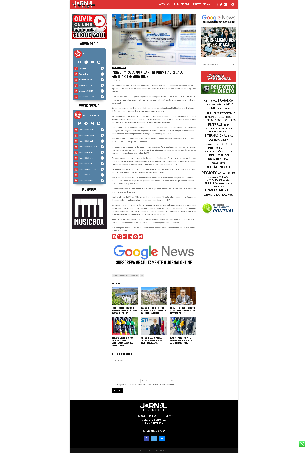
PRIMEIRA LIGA (218, 159)
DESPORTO (210, 113)
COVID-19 (228, 104)
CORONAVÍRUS (217, 104)
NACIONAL (226, 144)
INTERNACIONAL (215, 135)
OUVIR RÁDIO (89, 43)
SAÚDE (231, 173)
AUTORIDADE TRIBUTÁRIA (120, 275)
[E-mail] (226, 4)
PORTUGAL (223, 155)
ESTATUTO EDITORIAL (154, 419)
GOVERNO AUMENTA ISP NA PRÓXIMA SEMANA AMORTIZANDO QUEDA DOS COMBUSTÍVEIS (122, 341)
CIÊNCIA (207, 104)
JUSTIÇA (214, 139)
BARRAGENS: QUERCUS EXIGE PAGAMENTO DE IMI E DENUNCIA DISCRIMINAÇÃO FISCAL (153, 311)
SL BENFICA (211, 183)
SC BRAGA (212, 177)
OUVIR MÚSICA (89, 105)
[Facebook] (218, 4)
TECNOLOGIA (218, 186)
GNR (226, 125)
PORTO (211, 155)
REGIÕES (209, 173)
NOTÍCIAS (164, 4)
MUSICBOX (89, 189)
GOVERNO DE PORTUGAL (214, 129)
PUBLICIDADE (181, 4)
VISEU (230, 195)
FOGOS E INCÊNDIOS (225, 120)
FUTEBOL (215, 125)
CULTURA (227, 108)
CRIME (211, 108)
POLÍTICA (228, 151)
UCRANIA (208, 195)
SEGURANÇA (222, 177)
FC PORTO (207, 120)
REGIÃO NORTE (218, 167)
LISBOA (224, 140)
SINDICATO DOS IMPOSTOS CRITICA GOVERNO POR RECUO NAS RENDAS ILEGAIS (153, 340)
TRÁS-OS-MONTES (218, 190)
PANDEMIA (214, 148)
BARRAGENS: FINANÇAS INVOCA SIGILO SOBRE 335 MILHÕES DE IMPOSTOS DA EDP (182, 311)
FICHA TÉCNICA (154, 423)
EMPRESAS (219, 117)
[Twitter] (222, 4)
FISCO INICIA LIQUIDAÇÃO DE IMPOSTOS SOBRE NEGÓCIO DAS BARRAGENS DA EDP (124, 311)
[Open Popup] (99, 62)
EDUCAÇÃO (209, 117)
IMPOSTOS (134, 275)
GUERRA (213, 131)
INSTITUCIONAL (202, 4)
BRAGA (214, 101)
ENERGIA (228, 117)
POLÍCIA (225, 148)
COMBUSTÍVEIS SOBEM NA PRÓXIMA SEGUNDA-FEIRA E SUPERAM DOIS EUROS (181, 340)
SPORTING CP (225, 183)
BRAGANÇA (225, 100)
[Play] (86, 62)
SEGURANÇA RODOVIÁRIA (218, 180)
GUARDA (228, 129)
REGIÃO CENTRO (218, 163)
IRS (142, 275)
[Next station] (80, 62)
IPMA (230, 136)
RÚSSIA (222, 173)
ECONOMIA (228, 113)
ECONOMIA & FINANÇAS (119, 68)
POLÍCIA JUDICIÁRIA (214, 151)
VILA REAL (220, 194)
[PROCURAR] (233, 64)
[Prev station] (92, 62)
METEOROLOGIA (210, 144)
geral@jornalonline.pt (154, 430)
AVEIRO (207, 101)
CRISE (219, 108)
